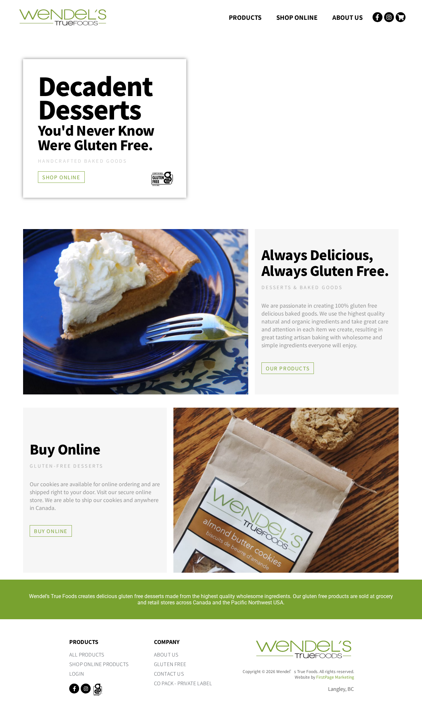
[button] (61, 177)
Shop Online (296, 17)
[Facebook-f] (74, 688)
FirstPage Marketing (335, 677)
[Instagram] (86, 688)
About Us (347, 17)
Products (245, 17)
